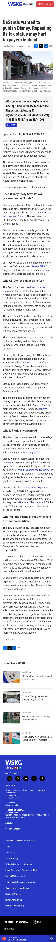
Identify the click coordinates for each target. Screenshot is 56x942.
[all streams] (52, 938)
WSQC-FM (46, 815)
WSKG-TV (15, 817)
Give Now (46, 4)
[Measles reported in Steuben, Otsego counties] (11, 717)
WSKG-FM (9, 815)
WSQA (39, 815)
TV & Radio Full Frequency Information (21, 882)
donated (7, 462)
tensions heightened (37, 487)
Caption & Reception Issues (17, 888)
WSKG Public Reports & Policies (18, 864)
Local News (26, 672)
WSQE (33, 815)
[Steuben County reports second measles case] (11, 677)
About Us (9, 823)
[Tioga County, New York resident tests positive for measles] (11, 738)
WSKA (22, 817)
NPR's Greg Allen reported (31, 502)
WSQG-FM (26, 815)
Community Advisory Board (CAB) (20, 841)
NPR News (10, 640)
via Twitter (23, 362)
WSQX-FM (17, 815)
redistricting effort (30, 452)
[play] (4, 938)
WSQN (8, 817)
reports (43, 408)
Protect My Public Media (15, 876)
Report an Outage (13, 894)
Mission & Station (12, 829)
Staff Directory (11, 858)
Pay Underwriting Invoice (16, 906)
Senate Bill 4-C (39, 266)
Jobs (7, 847)
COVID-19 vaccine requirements (32, 469)
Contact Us (10, 853)
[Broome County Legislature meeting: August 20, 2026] (11, 697)
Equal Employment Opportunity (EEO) (21, 870)
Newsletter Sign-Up (13, 900)
